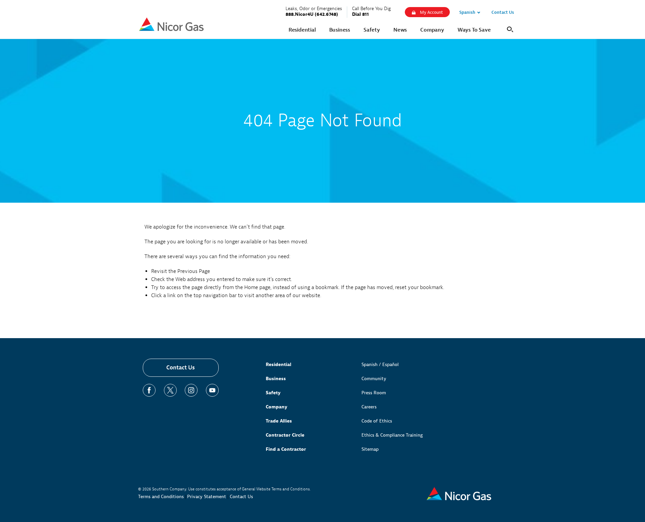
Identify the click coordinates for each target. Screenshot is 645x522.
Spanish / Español (380, 364)
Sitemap (370, 449)
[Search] (509, 28)
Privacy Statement (206, 496)
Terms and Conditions (161, 496)
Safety (273, 393)
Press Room (373, 393)
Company (276, 407)
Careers (369, 407)
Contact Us (180, 367)
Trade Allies (279, 421)
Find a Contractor (286, 449)
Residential (278, 364)
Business (276, 379)
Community (373, 379)
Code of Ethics (376, 421)
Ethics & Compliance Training (392, 435)
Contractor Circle (285, 435)
